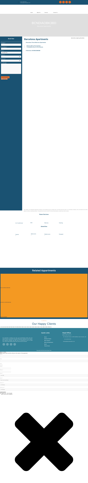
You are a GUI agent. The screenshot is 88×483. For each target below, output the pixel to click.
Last (1, 363)
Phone (1, 369)
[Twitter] (60, 2)
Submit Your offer (3, 392)
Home (32, 12)
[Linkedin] (63, 2)
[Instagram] (66, 2)
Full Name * (3, 42)
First (1, 358)
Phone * (2, 50)
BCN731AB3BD (4, 316)
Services (46, 12)
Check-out (2, 387)
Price (1, 373)
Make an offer (4, 79)
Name (1, 354)
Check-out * (3, 58)
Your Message (3, 62)
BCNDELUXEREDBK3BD (6, 302)
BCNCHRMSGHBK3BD (5, 287)
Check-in (2, 382)
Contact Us (55, 12)
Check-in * (3, 54)
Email (1, 366)
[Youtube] (69, 2)
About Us (38, 12)
